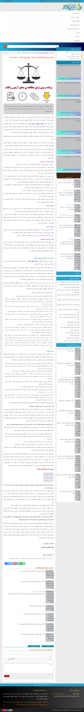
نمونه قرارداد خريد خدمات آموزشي (71, 340)
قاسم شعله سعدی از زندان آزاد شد (71, 287)
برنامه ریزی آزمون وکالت (14, 558)
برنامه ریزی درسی (35, 558)
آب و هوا (48, 685)
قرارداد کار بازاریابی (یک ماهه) (72, 333)
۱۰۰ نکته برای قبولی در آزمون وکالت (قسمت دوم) (33, 581)
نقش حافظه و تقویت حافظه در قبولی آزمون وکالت (32, 634)
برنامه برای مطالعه (25, 558)
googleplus (5, 710)
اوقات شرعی (41, 685)
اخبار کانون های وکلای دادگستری (72, 696)
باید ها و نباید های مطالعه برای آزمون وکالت (34, 614)
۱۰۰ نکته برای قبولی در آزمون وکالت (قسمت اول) (33, 571)
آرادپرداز (52, 710)
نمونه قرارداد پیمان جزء (74, 335)
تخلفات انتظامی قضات (74, 59)
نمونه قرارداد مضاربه (74, 330)
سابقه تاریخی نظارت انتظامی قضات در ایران (69, 314)
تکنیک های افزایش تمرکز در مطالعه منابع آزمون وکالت (31, 624)
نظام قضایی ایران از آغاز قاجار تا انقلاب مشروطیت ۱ (70, 114)
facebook (7, 710)
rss (11, 710)
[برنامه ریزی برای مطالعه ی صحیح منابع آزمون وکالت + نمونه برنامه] (28, 82)
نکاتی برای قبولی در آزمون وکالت (66, 400)
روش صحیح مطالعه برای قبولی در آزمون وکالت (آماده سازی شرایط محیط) (66, 382)
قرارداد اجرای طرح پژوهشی (73, 322)
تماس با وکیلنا (6, 1)
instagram (3, 710)
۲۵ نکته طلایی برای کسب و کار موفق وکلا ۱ (70, 78)
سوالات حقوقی (76, 694)
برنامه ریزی (43, 558)
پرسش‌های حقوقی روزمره (73, 56)
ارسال (7, 676)
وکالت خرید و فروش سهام (73, 325)
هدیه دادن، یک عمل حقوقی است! (72, 170)
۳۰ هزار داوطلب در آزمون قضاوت (65, 217)
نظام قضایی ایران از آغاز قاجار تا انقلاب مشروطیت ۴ (70, 151)
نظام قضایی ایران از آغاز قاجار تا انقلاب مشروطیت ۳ (70, 132)
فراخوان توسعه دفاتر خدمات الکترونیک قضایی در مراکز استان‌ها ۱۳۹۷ (66, 256)
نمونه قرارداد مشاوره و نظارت (72, 338)
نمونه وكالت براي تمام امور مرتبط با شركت (69, 327)
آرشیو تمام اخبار (69, 177)
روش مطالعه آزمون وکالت (42, 53)
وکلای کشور (77, 40)
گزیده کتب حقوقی (75, 54)
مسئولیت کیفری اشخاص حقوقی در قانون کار (69, 96)
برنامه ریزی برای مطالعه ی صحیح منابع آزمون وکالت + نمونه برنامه (32, 57)
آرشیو (35, 685)
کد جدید (50, 659)
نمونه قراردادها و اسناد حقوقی (72, 52)
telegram (9, 710)
